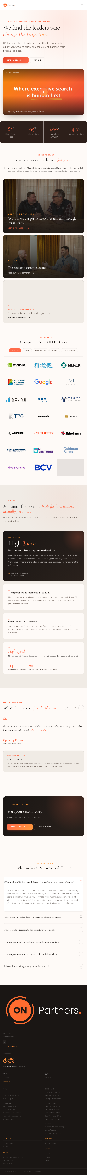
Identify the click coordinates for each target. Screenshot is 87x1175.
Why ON (37, 60)
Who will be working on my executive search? (26, 966)
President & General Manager (55, 1127)
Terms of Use (37, 1171)
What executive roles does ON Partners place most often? (32, 917)
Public (5, 1089)
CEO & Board (49, 1089)
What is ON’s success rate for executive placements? (29, 929)
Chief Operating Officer (53, 1119)
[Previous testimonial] (67, 707)
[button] (43, 92)
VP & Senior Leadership (53, 1133)
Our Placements (8, 1144)
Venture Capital (8, 1099)
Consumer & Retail (9, 1109)
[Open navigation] (82, 5)
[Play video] (43, 92)
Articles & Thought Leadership (13, 1157)
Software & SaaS (8, 1119)
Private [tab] (54, 350)
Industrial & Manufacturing (12, 1116)
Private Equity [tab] (40, 350)
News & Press (7, 1164)
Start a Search (14, 60)
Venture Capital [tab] (69, 350)
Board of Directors (51, 1130)
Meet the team (45, 827)
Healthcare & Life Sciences (12, 1113)
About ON (48, 1154)
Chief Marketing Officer (52, 1113)
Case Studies (7, 1147)
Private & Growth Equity (11, 1095)
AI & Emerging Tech (9, 1106)
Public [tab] (27, 350)
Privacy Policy (27, 1171)
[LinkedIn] (4, 1042)
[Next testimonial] (81, 707)
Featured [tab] (15, 350)
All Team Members (51, 1144)
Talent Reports (8, 1160)
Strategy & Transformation (53, 1099)
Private (5, 1092)
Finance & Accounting (52, 1092)
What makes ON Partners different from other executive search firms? (39, 882)
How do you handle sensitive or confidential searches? (30, 954)
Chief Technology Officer (53, 1116)
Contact (47, 1160)
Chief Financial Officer (52, 1109)
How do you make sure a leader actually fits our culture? (32, 942)
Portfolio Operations (52, 1095)
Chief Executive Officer (52, 1106)
